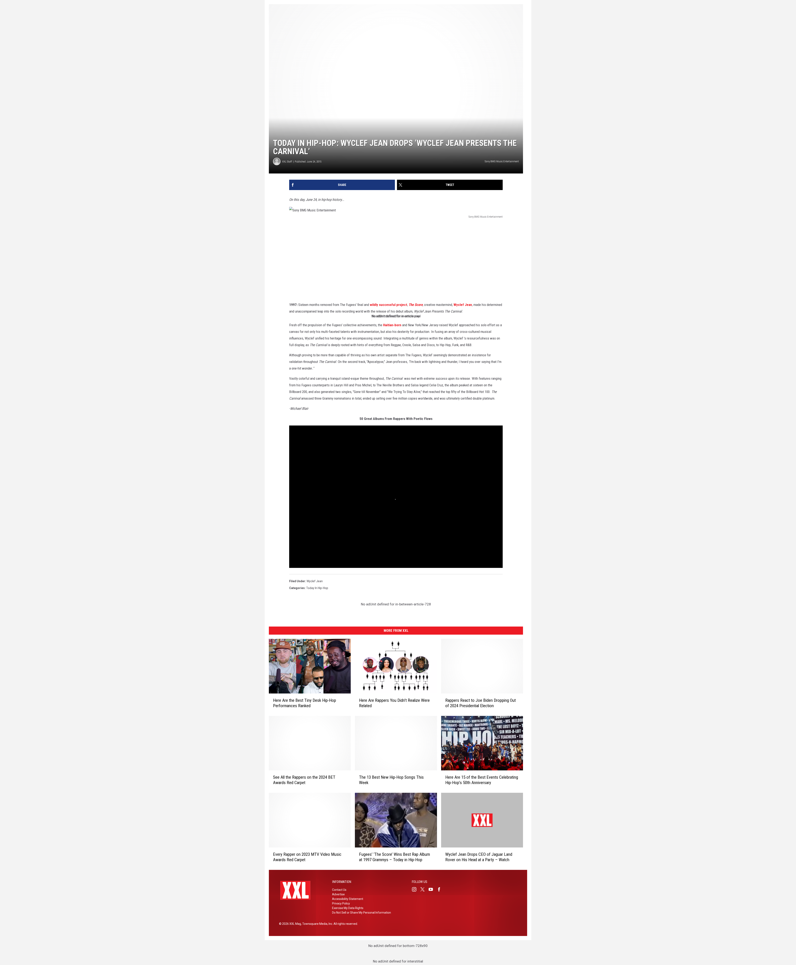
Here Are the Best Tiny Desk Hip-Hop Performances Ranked (304, 703)
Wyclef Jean (463, 305)
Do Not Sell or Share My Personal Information (361, 912)
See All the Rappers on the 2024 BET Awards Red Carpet (304, 780)
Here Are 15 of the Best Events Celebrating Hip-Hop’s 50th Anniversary (481, 780)
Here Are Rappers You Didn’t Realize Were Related (394, 703)
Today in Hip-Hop (317, 588)
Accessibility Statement (347, 899)
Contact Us (339, 889)
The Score (416, 305)
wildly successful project (388, 305)
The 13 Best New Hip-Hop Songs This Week (391, 780)
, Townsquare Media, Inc (316, 923)
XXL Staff (287, 161)
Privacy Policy (341, 903)
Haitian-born (392, 325)
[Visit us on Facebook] (441, 889)
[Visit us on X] (424, 889)
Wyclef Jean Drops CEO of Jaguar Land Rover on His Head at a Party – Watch (478, 857)
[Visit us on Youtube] (432, 889)
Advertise (338, 894)
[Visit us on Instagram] (416, 889)
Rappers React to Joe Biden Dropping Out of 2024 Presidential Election (480, 703)
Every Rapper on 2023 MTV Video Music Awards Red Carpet (307, 857)
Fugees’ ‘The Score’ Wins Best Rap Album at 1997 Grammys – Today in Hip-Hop (394, 857)
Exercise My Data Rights (347, 908)
